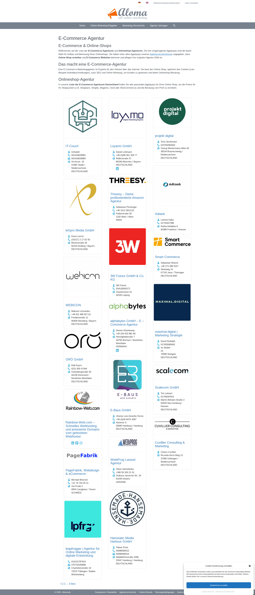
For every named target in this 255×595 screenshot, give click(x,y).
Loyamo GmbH (121, 146)
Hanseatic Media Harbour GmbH (122, 539)
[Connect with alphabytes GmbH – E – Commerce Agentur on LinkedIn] (117, 350)
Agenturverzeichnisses (161, 54)
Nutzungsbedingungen (165, 592)
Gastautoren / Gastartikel (106, 592)
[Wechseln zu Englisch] (147, 2)
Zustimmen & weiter (219, 585)
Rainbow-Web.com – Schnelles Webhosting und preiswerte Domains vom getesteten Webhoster (82, 429)
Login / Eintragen (191, 3)
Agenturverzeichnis (127, 592)
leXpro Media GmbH (80, 230)
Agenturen (172, 51)
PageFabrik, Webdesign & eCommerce (82, 471)
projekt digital (164, 136)
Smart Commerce (167, 257)
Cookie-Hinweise (208, 591)
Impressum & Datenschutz (225, 591)
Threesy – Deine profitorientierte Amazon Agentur (127, 197)
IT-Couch (72, 146)
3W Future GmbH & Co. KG (127, 277)
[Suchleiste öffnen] (174, 25)
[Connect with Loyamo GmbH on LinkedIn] (117, 168)
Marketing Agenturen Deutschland (167, 3)
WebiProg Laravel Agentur (122, 461)
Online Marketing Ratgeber (104, 25)
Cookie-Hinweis (145, 592)
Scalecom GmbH (167, 387)
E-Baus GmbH (120, 410)
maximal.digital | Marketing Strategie (168, 333)
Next (73, 583)
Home (82, 25)
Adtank (160, 214)
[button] (249, 566)
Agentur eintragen (158, 25)
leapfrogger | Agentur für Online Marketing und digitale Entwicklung (83, 552)
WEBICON (73, 305)
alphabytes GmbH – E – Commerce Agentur (127, 322)
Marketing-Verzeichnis (133, 25)
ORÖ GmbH (74, 359)
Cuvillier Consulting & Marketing (170, 444)
